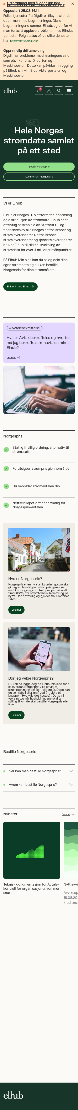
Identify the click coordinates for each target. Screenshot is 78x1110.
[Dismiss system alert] (73, 4)
